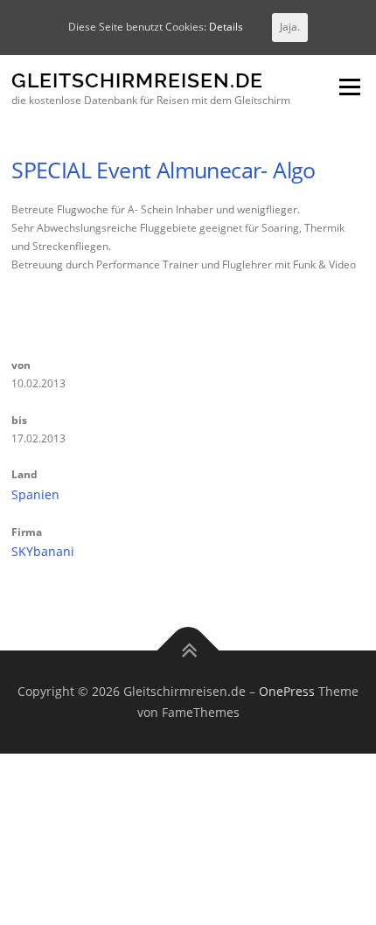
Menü (348, 87)
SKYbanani (42, 551)
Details (226, 26)
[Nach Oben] (188, 651)
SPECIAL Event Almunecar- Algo (163, 169)
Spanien (35, 494)
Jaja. (290, 26)
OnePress (287, 691)
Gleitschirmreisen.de (137, 81)
